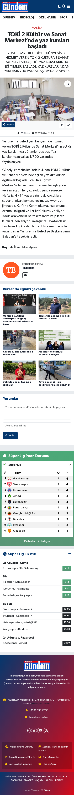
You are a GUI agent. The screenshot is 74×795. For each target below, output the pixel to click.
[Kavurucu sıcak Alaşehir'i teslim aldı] (19, 339)
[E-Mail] (25, 275)
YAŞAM (39, 780)
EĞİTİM (59, 780)
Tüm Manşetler (51, 757)
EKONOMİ (16, 780)
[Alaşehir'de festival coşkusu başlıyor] (55, 339)
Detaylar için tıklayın (37, 541)
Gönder (10, 435)
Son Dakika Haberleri (20, 764)
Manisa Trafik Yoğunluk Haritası (53, 748)
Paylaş (10, 124)
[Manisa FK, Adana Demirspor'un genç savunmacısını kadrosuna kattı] (19, 303)
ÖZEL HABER (47, 17)
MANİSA (37, 27)
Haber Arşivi (49, 764)
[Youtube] (40, 730)
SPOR (63, 17)
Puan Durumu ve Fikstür (22, 757)
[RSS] (46, 730)
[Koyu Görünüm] (59, 6)
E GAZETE (61, 776)
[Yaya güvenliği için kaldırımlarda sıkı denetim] (55, 370)
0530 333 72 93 (39, 710)
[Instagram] (34, 730)
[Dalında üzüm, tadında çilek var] (19, 370)
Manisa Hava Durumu (21, 746)
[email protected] (41, 703)
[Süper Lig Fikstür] (69, 554)
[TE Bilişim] (11, 270)
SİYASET (28, 780)
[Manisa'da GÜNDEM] (15, 7)
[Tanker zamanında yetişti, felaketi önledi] (55, 303)
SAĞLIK (49, 780)
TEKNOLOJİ (27, 17)
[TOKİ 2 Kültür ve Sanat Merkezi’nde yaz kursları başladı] (37, 99)
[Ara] (64, 6)
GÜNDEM (9, 17)
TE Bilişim (25, 133)
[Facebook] (28, 730)
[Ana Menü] (68, 6)
